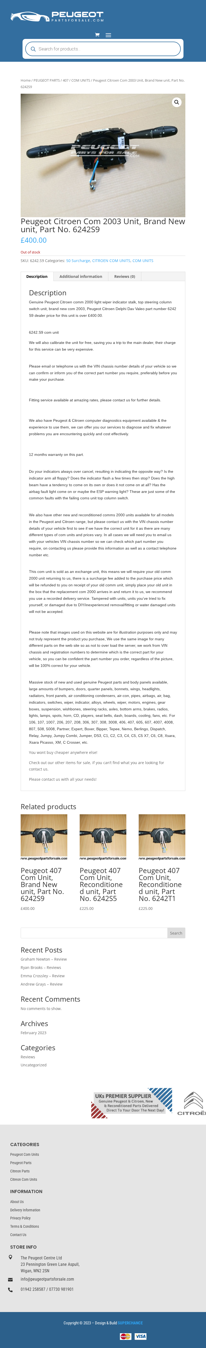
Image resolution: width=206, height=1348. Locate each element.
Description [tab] (36, 276)
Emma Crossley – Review (43, 975)
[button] (177, 102)
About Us (17, 1202)
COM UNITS (80, 80)
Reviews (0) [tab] (124, 276)
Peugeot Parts (20, 1163)
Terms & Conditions (24, 1226)
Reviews (28, 1056)
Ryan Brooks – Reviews (41, 967)
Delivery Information (25, 1210)
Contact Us (18, 1235)
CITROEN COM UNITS (111, 260)
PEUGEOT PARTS (47, 80)
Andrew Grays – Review (41, 984)
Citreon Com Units (23, 1179)
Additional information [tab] (81, 276)
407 (65, 80)
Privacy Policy (20, 1218)
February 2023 (33, 1032)
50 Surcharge (78, 260)
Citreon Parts (20, 1171)
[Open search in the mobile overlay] (103, 49)
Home (26, 80)
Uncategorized (34, 1064)
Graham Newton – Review (44, 959)
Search (176, 933)
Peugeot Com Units (24, 1154)
